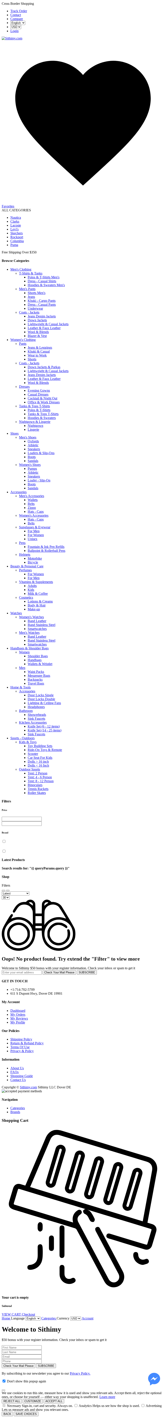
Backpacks (35, 679)
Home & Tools (20, 687)
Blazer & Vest (37, 336)
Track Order (18, 11)
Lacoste (15, 225)
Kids (31, 590)
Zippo (32, 507)
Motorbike (35, 558)
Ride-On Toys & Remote (45, 750)
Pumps (32, 468)
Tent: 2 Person (37, 773)
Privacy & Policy (22, 1051)
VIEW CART (12, 1314)
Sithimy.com (28, 1087)
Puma (14, 245)
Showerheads (37, 714)
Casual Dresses (38, 394)
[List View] (8, 890)
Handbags (35, 660)
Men (22, 668)
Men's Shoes (27, 437)
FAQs (14, 1072)
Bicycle (33, 562)
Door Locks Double (41, 699)
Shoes (14, 433)
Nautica (15, 217)
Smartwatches (37, 629)
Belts (31, 504)
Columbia (17, 241)
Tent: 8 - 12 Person (41, 781)
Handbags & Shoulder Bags (29, 648)
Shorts (32, 359)
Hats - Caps (36, 511)
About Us (17, 1068)
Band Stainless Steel (41, 625)
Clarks (14, 221)
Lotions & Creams (40, 601)
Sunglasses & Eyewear (34, 527)
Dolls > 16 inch (38, 761)
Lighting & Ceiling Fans (44, 703)
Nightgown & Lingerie (34, 422)
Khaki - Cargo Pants (42, 300)
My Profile (17, 1022)
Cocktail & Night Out (42, 398)
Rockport (16, 237)
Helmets (24, 554)
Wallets (33, 500)
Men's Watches (29, 632)
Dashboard (17, 1010)
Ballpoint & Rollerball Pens (46, 550)
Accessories (18, 492)
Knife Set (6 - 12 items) (44, 726)
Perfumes (25, 570)
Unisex (32, 539)
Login (14, 31)
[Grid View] (3, 890)
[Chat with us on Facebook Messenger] (154, 1380)
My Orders (17, 1014)
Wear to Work (37, 355)
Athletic (33, 445)
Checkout (28, 1314)
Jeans (31, 297)
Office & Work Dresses (44, 402)
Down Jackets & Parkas (44, 367)
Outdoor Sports (29, 769)
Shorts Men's (36, 293)
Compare (16, 19)
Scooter (33, 754)
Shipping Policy (21, 1039)
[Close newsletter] (3, 1390)
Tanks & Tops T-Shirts (34, 406)
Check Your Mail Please (59, 972)
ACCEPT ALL (53, 1401)
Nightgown (35, 425)
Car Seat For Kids (40, 757)
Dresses (24, 386)
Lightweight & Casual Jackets (48, 324)
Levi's (14, 229)
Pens (22, 543)
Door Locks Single (41, 695)
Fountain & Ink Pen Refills (46, 547)
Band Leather (37, 621)
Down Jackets (37, 320)
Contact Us (18, 1080)
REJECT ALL (11, 1401)
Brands (15, 1112)
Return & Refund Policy (27, 1043)
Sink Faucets (36, 718)
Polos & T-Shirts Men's (43, 277)
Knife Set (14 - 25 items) (44, 730)
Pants (22, 343)
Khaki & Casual (39, 351)
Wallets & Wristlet (40, 664)
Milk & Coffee (38, 593)
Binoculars (35, 785)
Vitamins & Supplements (36, 582)
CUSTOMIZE (32, 1401)
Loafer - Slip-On (39, 480)
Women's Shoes (30, 465)
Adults (32, 586)
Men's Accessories (31, 496)
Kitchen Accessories (33, 722)
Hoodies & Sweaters (42, 418)
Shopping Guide (21, 1076)
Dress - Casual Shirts (42, 281)
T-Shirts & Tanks (30, 273)
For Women (36, 535)
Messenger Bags (39, 675)
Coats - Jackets (29, 312)
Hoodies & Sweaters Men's (46, 285)
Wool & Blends (38, 332)
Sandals (33, 461)
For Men (34, 531)
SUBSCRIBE (87, 972)
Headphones (36, 707)
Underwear (35, 308)
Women (24, 652)
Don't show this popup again (26, 1381)
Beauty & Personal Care (26, 566)
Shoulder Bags (38, 656)
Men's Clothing (20, 269)
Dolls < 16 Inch (38, 765)
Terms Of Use (20, 1047)
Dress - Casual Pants (42, 304)
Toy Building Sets (40, 746)
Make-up (34, 609)
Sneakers (34, 449)
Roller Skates (37, 793)
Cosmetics (26, 597)
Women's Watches (31, 617)
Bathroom (26, 711)
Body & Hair (37, 605)
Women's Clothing (23, 340)
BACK (7, 1414)
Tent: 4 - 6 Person (40, 777)
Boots (32, 457)
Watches (16, 613)
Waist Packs (36, 672)
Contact (15, 15)
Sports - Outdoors (22, 738)
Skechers (16, 233)
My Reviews (19, 1018)
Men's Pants (27, 289)
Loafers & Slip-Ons (41, 453)
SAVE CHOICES (26, 1414)
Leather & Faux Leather (44, 328)
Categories (17, 1108)
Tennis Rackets (38, 789)
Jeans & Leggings (40, 347)
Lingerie (33, 429)
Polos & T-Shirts (39, 410)
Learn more (107, 1397)
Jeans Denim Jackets (42, 316)
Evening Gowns (39, 390)
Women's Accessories (33, 515)
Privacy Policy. (80, 1373)
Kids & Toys (28, 742)
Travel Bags (36, 683)
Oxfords (33, 441)
